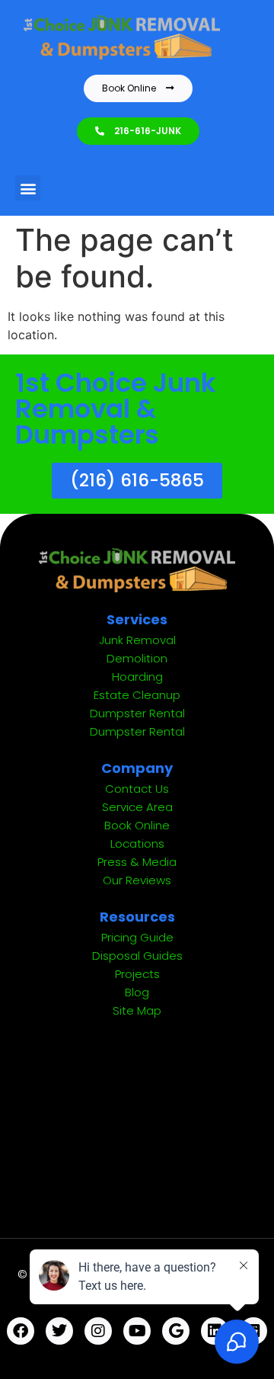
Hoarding (137, 677)
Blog (137, 992)
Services (137, 619)
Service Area (137, 807)
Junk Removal (137, 640)
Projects (137, 974)
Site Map (137, 1010)
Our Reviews (137, 880)
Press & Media (137, 862)
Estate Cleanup (137, 695)
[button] (27, 187)
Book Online (137, 825)
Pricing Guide (137, 937)
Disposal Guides (137, 956)
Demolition (137, 658)
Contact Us (137, 789)
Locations (137, 843)
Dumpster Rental (137, 713)
